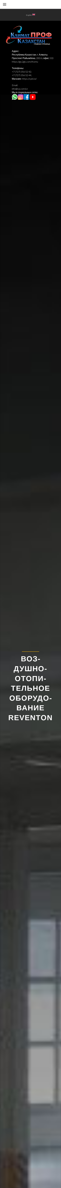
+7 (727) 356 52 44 (21, 75)
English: (29, 15)
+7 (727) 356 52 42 (21, 71)
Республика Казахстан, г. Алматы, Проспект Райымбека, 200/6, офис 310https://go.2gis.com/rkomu (32, 58)
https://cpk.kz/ (29, 78)
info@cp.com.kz (20, 88)
